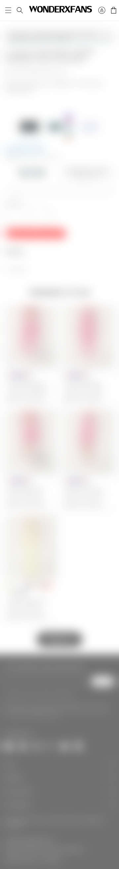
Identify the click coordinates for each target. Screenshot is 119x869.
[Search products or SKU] (20, 10)
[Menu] (8, 10)
